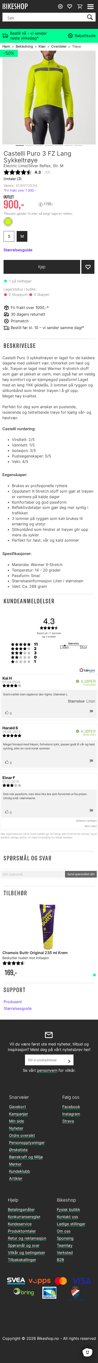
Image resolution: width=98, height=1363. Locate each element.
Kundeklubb (19, 1171)
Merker (15, 1164)
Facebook (71, 1106)
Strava (68, 1121)
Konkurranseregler (24, 1216)
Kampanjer (18, 1113)
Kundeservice (20, 1223)
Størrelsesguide (18, 1008)
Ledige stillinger (71, 1223)
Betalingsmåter (21, 1209)
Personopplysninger (27, 1142)
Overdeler (59, 46)
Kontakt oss (67, 1216)
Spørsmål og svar (23, 1245)
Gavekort (17, 1106)
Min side (16, 1121)
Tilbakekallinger (22, 1259)
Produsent (13, 1001)
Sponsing (65, 1238)
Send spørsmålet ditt (80, 874)
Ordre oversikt (22, 1135)
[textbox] (32, 874)
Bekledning (24, 46)
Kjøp (41, 266)
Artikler (15, 1178)
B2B (60, 1259)
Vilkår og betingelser (26, 1252)
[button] (49, 345)
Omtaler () (13, 178)
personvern (47, 1070)
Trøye (76, 46)
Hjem (6, 46)
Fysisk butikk (68, 1209)
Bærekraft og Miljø (26, 1156)
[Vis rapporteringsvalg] (91, 711)
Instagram (71, 1113)
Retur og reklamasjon (27, 1238)
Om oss (63, 1231)
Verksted (65, 1252)
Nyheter (16, 1128)
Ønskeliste (18, 1149)
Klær (42, 46)
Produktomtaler (22, 1231)
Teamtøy (65, 1245)
